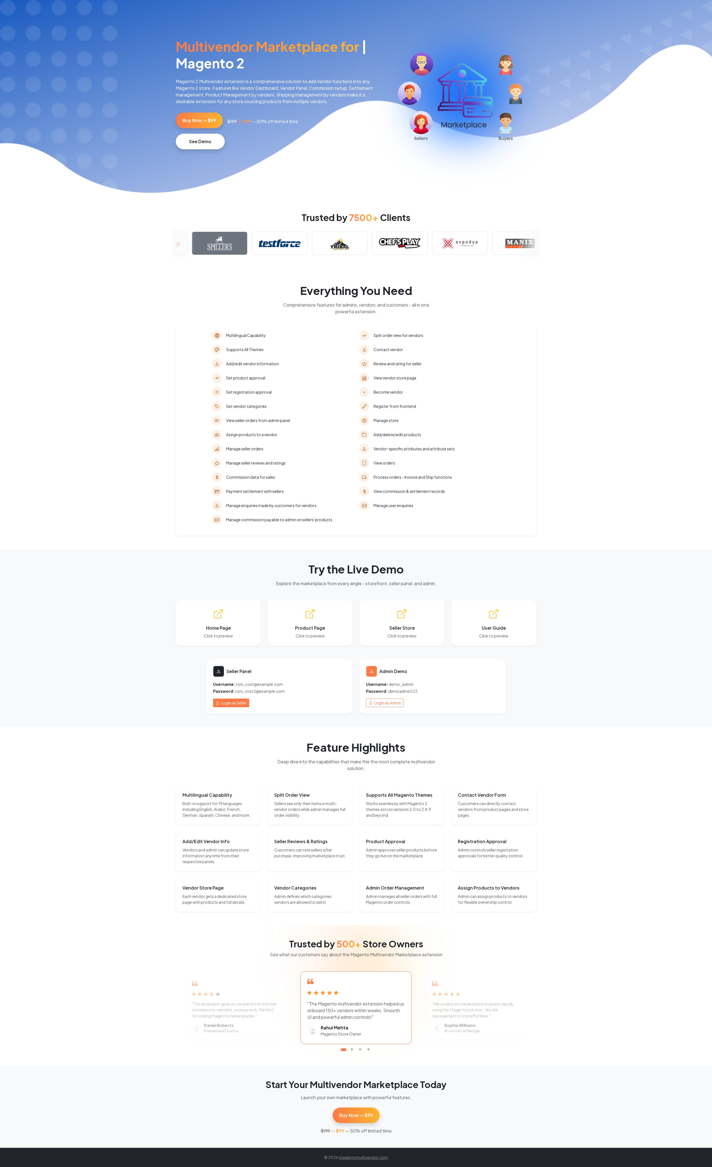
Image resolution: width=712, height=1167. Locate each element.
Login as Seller (234, 702)
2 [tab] (352, 1049)
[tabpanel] (356, 1007)
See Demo (200, 141)
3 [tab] (360, 1049)
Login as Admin (387, 702)
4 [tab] (368, 1049)
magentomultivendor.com (363, 1157)
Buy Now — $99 (199, 120)
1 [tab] (343, 1049)
